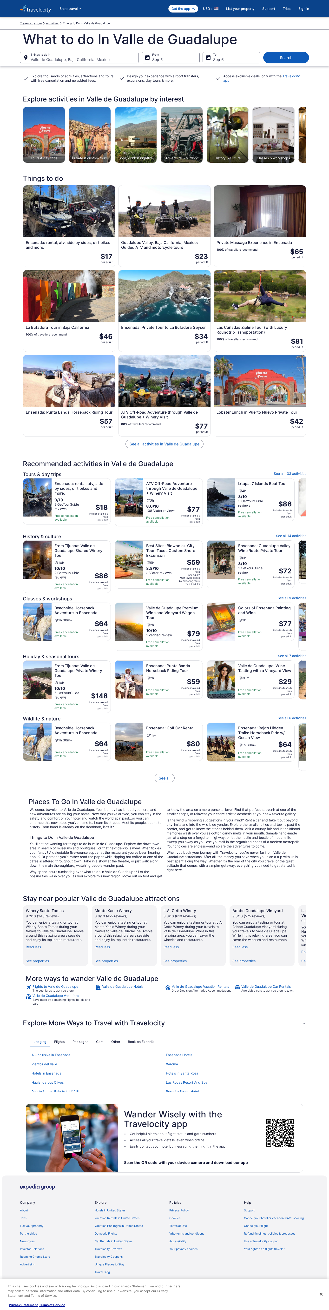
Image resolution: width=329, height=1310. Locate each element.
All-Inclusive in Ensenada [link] (51, 1055)
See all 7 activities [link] (292, 656)
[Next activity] (306, 135)
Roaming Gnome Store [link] (35, 1256)
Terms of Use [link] (178, 1226)
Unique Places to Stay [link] (110, 1264)
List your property (240, 9)
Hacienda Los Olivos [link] (48, 1082)
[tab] (40, 1041)
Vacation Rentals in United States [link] (117, 1218)
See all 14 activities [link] (291, 536)
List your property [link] (32, 1226)
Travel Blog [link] (102, 1272)
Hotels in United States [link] (110, 1210)
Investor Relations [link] (32, 1249)
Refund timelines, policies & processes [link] (269, 1233)
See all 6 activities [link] (292, 718)
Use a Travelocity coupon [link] (261, 1241)
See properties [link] (37, 961)
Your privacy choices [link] (183, 1249)
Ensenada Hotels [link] (179, 1055)
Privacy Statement (23, 1305)
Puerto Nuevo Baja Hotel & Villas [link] (57, 1091)
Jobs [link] (23, 1218)
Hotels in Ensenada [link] (46, 1073)
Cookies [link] (174, 1218)
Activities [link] (52, 23)
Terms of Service (52, 1305)
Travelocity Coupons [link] (109, 1256)
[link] (165, 778)
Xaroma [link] (172, 1064)
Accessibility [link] (177, 1241)
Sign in (303, 9)
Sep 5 (157, 59)
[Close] (321, 1294)
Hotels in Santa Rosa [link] (182, 1073)
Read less (33, 947)
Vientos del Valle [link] (44, 1064)
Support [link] (249, 1210)
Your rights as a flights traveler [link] (264, 1249)
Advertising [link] (27, 1264)
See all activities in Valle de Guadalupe (164, 444)
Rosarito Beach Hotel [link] (182, 1091)
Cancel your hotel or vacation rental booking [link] (274, 1218)
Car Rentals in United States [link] (113, 1241)
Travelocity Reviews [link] (108, 1249)
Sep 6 (218, 59)
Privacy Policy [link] (179, 1210)
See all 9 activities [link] (292, 598)
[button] (164, 1023)
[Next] (306, 936)
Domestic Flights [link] (106, 1233)
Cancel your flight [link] (256, 1226)
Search (286, 57)
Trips (287, 9)
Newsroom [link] (27, 1241)
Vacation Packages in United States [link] (119, 1226)
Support (268, 9)
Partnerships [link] (28, 1233)
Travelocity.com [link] (31, 23)
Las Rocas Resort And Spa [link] (187, 1082)
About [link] (24, 1210)
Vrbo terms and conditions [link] (186, 1233)
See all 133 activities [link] (290, 473)
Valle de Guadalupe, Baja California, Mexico (70, 59)
